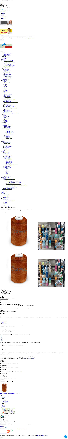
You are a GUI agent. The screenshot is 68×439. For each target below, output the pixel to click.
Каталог (3, 13)
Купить (19, 393)
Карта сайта (2, 426)
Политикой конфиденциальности (29, 308)
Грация (2, 395)
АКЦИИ (3, 205)
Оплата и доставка (5, 401)
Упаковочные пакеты (5, 399)
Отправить (2, 379)
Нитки (3, 14)
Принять (2, 437)
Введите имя (2, 420)
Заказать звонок (3, 417)
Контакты (3, 18)
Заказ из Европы (4, 405)
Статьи (3, 403)
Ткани (3, 15)
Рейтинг (1, 378)
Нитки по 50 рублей (5, 206)
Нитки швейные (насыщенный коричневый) (7, 393)
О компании (4, 17)
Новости (3, 404)
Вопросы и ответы (5, 16)
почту (21, 371)
